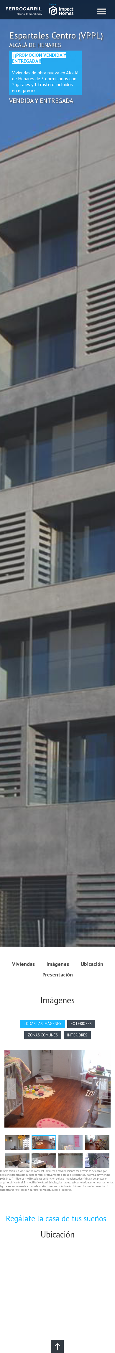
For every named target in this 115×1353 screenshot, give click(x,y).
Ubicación (92, 964)
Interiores (77, 1035)
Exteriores (81, 1023)
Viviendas (23, 964)
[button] (11, 1088)
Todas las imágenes (42, 1023)
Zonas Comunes (43, 1035)
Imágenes (58, 964)
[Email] (57, 1346)
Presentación (57, 974)
